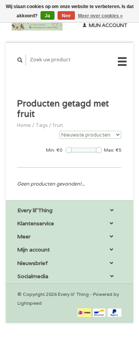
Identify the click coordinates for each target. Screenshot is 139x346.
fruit (58, 125)
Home (24, 125)
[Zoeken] (20, 60)
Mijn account (107, 25)
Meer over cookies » (100, 16)
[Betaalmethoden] (84, 312)
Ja (47, 16)
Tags (42, 125)
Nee (66, 16)
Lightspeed (29, 303)
